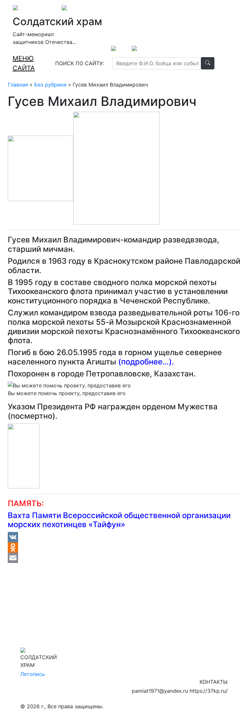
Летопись (32, 674)
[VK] (124, 537)
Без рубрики (50, 84)
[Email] (124, 558)
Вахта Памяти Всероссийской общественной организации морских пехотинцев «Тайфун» (119, 520)
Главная (18, 84)
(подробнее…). (146, 361)
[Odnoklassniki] (124, 547)
